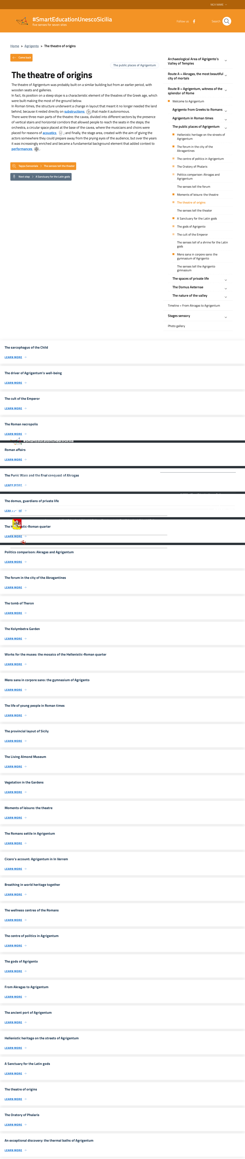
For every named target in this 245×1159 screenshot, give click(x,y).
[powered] (221, 507)
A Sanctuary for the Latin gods (197, 218)
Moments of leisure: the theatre (197, 195)
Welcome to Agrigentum (188, 101)
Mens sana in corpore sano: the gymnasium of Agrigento (197, 256)
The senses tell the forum (193, 187)
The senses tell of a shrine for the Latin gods (202, 244)
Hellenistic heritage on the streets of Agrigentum (201, 137)
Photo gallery (176, 326)
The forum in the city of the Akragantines (195, 149)
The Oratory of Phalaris (192, 167)
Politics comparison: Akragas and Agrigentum (198, 177)
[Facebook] (192, 21)
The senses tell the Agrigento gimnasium (196, 268)
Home (14, 45)
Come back (24, 57)
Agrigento (31, 45)
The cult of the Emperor (192, 235)
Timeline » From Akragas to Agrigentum (194, 306)
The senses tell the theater (194, 210)
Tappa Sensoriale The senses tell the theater (46, 166)
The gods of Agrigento (191, 227)
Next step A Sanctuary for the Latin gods (44, 176)
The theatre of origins (191, 202)
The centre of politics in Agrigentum (200, 159)
